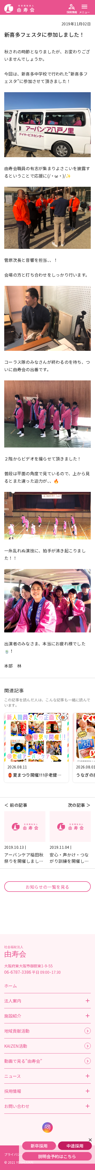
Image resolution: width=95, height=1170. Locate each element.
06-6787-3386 (17, 972)
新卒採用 (39, 1146)
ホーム (10, 985)
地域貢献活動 (17, 1031)
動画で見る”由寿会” (23, 1061)
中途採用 (74, 1146)
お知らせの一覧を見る (47, 887)
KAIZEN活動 (15, 1046)
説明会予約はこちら (57, 1156)
